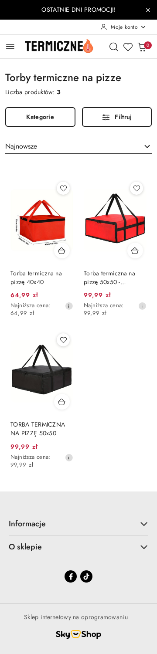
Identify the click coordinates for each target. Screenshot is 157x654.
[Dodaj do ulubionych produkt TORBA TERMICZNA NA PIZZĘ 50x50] (63, 339)
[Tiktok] (86, 576)
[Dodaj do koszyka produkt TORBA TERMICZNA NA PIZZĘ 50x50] (62, 402)
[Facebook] (71, 576)
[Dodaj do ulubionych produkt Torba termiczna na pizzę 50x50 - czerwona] (136, 188)
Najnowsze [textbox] (21, 146)
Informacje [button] (27, 523)
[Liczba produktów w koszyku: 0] (142, 46)
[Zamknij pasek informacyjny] (148, 10)
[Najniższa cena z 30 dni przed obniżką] (69, 306)
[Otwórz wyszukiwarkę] (114, 46)
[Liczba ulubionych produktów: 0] (128, 46)
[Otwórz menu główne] (10, 46)
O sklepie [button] (25, 546)
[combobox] (78, 146)
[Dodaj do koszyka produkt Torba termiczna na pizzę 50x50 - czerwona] (135, 250)
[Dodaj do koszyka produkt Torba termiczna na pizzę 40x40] (62, 250)
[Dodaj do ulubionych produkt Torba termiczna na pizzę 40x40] (63, 188)
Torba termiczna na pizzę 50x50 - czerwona (109, 277)
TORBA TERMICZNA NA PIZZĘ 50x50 (37, 428)
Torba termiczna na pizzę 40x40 (36, 277)
